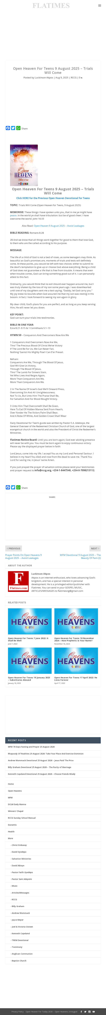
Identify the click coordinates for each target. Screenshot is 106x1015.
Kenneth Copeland (21, 933)
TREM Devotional (20, 940)
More (10, 838)
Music (14, 886)
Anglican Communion (22, 953)
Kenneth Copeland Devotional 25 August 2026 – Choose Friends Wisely (41, 774)
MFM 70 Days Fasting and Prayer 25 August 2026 (31, 746)
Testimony (17, 947)
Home (11, 784)
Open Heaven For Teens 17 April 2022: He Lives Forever (75, 678)
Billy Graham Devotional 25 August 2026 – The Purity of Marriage (39, 767)
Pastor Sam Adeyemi (22, 879)
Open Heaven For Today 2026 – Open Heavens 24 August (51, 1011)
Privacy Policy (17, 1011)
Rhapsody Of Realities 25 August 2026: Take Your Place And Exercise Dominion (46, 753)
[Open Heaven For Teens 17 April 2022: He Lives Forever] (76, 661)
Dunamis (12, 824)
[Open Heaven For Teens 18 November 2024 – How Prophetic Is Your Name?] (76, 621)
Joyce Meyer (17, 919)
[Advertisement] (53, 36)
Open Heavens (15, 790)
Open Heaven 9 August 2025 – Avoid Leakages (59, 225)
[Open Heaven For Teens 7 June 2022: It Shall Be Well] (30, 621)
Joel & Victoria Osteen (22, 926)
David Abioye (18, 865)
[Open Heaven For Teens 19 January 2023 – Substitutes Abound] (30, 661)
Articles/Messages (20, 892)
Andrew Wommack (21, 913)
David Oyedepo (19, 852)
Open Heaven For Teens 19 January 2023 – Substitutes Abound (29, 678)
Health (11, 831)
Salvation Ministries (21, 858)
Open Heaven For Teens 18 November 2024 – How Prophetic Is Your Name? (74, 639)
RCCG (74, 77)
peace (13, 215)
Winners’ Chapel (15, 811)
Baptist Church (19, 960)
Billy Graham (18, 906)
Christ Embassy (19, 845)
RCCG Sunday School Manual (22, 818)
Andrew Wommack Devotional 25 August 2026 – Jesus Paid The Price (40, 760)
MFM (10, 797)
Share (25, 128)
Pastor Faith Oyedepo (22, 872)
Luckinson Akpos (44, 77)
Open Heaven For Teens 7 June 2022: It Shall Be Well (28, 639)
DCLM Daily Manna (17, 804)
